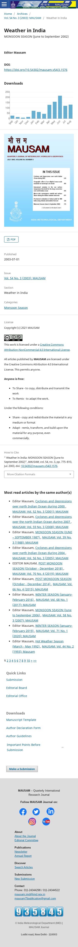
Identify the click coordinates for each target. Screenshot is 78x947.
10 (28, 661)
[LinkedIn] (50, 814)
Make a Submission (22, 769)
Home (8, 14)
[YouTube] (46, 825)
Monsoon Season (16, 308)
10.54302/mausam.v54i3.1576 (39, 466)
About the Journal (25, 836)
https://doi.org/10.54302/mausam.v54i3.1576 (35, 70)
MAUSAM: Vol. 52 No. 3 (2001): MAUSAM (40, 512)
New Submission (25, 878)
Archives (22, 14)
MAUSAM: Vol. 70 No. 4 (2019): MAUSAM (40, 574)
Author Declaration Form (23, 728)
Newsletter (21, 851)
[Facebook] (23, 814)
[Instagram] (32, 825)
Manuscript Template (21, 720)
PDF (13, 239)
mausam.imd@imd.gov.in (30, 894)
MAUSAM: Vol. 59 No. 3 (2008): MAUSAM (40, 527)
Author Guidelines (19, 736)
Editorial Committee (26, 840)
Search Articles (24, 867)
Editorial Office (16, 696)
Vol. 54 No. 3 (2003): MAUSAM (22, 18)
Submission (14, 680)
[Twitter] (36, 814)
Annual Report (23, 855)
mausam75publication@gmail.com (35, 898)
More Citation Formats (21, 474)
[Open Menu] (4, 4)
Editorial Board (16, 688)
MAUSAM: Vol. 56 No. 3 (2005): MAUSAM (40, 558)
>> (35, 661)
